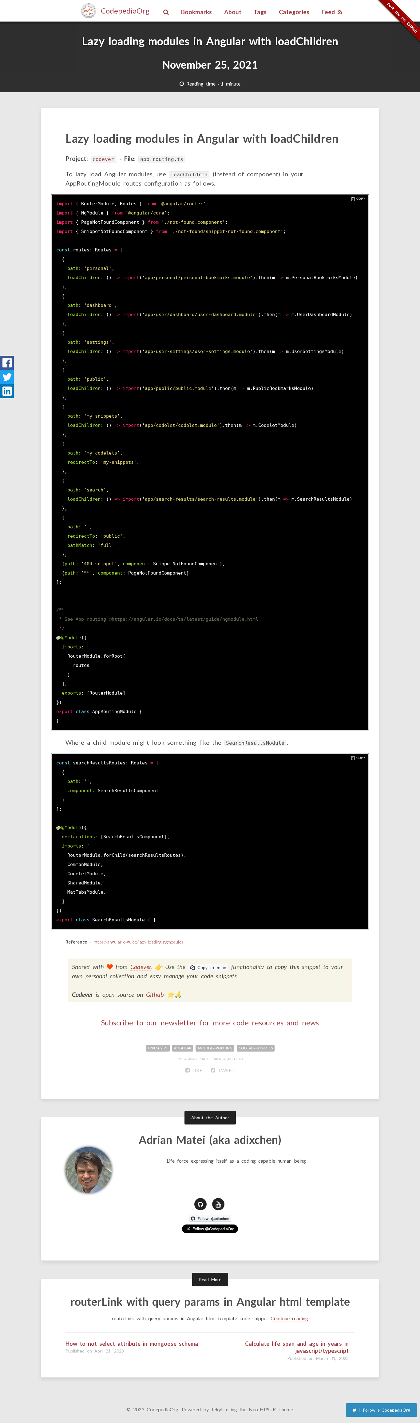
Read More (210, 1279)
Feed (330, 11)
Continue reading (289, 1318)
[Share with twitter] (7, 377)
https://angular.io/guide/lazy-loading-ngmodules (139, 941)
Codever (140, 966)
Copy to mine (210, 967)
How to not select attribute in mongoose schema (131, 1343)
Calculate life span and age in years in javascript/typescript (297, 1347)
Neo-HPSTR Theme (271, 1409)
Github (155, 994)
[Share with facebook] (7, 363)
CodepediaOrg (125, 10)
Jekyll (217, 1409)
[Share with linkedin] (7, 391)
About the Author (210, 1117)
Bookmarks (196, 11)
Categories (294, 11)
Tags (260, 11)
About (232, 11)
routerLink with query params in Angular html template (210, 1301)
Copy (360, 198)
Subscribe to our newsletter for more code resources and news (210, 1022)
